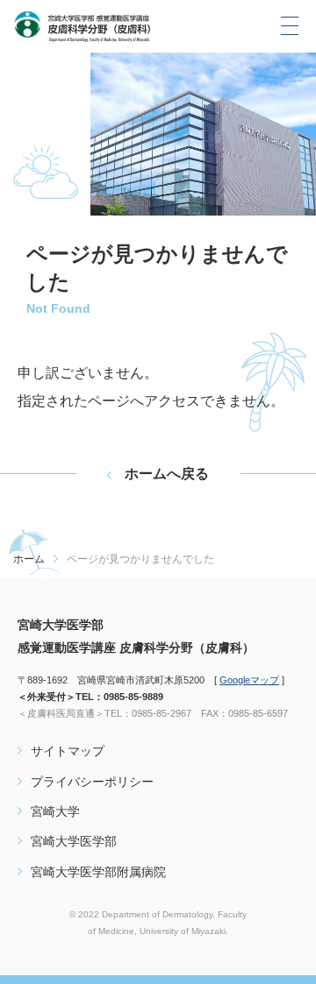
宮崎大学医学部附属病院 (98, 872)
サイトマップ (67, 751)
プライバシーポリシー (92, 782)
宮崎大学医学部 (74, 841)
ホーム (29, 559)
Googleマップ (249, 680)
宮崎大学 (55, 811)
